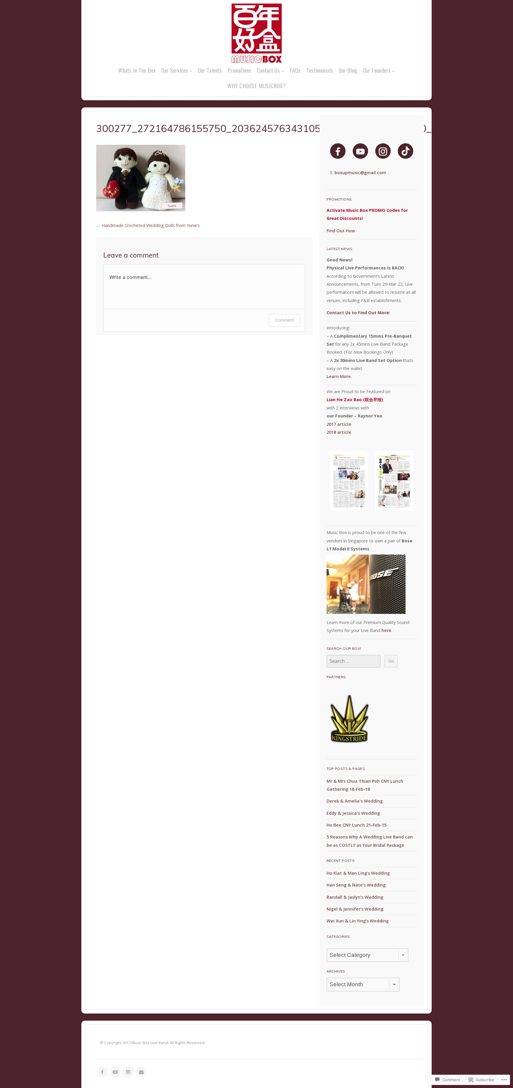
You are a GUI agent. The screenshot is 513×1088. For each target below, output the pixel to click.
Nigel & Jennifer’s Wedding (355, 909)
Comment (284, 320)
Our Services (175, 70)
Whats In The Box (137, 70)
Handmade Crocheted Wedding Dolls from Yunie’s (151, 225)
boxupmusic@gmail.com (360, 172)
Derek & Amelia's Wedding (355, 801)
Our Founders (377, 70)
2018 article (339, 432)
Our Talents (210, 70)
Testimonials (319, 70)
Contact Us (268, 70)
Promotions (239, 70)
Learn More (339, 376)
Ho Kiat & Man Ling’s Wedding (358, 873)
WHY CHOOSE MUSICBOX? (256, 85)
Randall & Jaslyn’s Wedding (355, 897)
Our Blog (348, 70)
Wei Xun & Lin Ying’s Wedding (358, 921)
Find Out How (341, 231)
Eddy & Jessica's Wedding (353, 813)
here (386, 630)
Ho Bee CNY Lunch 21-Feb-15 (357, 825)
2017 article (339, 424)
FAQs (295, 70)
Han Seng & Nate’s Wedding (356, 885)
